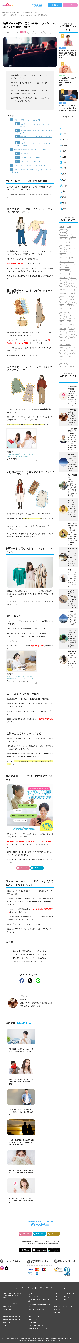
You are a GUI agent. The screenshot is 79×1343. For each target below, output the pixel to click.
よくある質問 (7, 1310)
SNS (70, 226)
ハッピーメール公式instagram (62, 1297)
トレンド (66, 139)
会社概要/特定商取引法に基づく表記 (38, 1301)
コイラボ (71, 248)
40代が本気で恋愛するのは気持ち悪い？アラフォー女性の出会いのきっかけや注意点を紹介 (21, 1142)
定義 (64, 162)
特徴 (64, 191)
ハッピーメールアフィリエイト (62, 1306)
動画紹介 (63, 293)
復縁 (62, 309)
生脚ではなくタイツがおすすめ (29, 161)
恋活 (36, 12)
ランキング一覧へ (68, 118)
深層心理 (66, 180)
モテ (62, 283)
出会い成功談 (32, 1319)
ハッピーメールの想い (10, 1304)
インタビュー (64, 242)
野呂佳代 (63, 366)
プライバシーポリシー (35, 1297)
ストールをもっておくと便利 (28, 157)
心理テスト (71, 309)
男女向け (73, 334)
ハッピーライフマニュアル (45, 1288)
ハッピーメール (65, 267)
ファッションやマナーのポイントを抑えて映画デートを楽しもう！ (30, 170)
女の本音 (63, 302)
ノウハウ (71, 264)
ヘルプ (5, 1325)
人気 (74, 286)
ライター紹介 (62, 1288)
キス (62, 248)
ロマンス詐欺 (64, 286)
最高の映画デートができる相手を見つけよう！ (29, 165)
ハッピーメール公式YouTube (61, 1300)
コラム (65, 134)
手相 (62, 318)
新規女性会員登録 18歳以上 (11, 1316)
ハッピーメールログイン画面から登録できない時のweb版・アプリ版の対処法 (67, 54)
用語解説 (71, 331)
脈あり (63, 350)
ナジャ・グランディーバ (67, 261)
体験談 (63, 289)
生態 (62, 331)
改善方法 (71, 318)
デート (31, 32)
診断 (61, 75)
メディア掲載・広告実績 (35, 1325)
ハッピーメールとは (9, 1301)
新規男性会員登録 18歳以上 (11, 1319)
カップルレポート (33, 1316)
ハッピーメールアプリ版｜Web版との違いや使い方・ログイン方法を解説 (67, 108)
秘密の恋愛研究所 (66, 344)
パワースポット (65, 270)
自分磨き (72, 350)
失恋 (64, 151)
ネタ (62, 264)
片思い (65, 186)
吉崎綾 (70, 296)
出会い (62, 47)
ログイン (53, 1233)
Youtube (63, 232)
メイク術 (63, 280)
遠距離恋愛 (64, 363)
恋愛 (64, 168)
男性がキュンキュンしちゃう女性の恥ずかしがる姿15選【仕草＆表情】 (21, 1171)
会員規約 (31, 1294)
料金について (7, 1307)
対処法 (70, 305)
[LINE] (38, 980)
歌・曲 (63, 325)
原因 (62, 296)
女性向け (49, 32)
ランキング (71, 283)
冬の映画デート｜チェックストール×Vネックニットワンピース (33, 143)
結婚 (62, 347)
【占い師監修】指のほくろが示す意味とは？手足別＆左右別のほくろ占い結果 (67, 81)
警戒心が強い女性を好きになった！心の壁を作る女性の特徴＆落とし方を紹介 (21, 1082)
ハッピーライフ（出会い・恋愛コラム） (39, 1329)
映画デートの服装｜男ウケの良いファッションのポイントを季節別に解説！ (26, 15)
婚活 (64, 157)
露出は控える (23, 153)
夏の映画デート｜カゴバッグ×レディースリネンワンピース (33, 131)
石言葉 (63, 340)
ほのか (74, 238)
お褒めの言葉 (32, 1322)
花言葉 (63, 353)
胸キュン (71, 347)
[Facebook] (21, 980)
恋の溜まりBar (65, 312)
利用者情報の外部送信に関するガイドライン (39, 1306)
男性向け (63, 337)
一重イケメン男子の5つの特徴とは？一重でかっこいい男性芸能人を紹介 (21, 1112)
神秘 (64, 203)
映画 (70, 321)
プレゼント (64, 277)
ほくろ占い (64, 238)
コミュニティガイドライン (36, 1310)
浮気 (71, 325)
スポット (63, 254)
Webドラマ (64, 229)
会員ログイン (7, 1322)
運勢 (70, 356)
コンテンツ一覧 (58, 1309)
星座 (62, 321)
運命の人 (63, 360)
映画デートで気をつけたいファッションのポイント (30, 149)
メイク (74, 277)
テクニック (64, 258)
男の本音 (63, 334)
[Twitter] (30, 980)
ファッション (40, 32)
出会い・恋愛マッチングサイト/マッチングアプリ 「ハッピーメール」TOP (14, 1296)
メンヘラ (73, 280)
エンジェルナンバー (66, 245)
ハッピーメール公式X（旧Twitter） (64, 1294)
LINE (62, 226)
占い (72, 293)
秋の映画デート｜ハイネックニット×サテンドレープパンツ (33, 137)
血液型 (71, 353)
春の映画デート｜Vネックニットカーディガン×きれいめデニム (33, 124)
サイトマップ (57, 1312)
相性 (72, 337)
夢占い (63, 299)
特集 (64, 197)
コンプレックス (65, 251)
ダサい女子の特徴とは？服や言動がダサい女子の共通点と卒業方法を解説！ (21, 1201)
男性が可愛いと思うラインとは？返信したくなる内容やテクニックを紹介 (21, 1051)
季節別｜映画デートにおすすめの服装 (26, 119)
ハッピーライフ (27, 12)
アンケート (67, 128)
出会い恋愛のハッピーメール (10, 12)
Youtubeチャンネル (66, 235)
